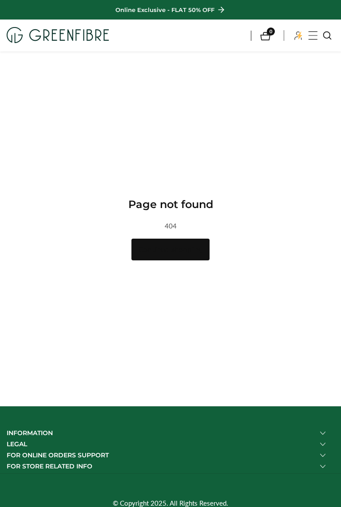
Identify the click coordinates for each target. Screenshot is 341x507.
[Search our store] (327, 35)
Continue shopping (170, 249)
